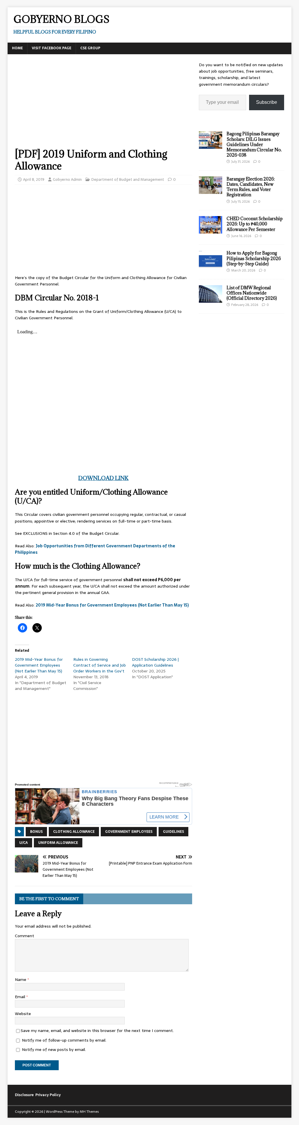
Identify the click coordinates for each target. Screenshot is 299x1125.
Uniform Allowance (58, 843)
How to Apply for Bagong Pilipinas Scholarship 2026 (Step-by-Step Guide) (254, 258)
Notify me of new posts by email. (54, 1049)
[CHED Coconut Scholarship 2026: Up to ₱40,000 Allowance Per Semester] (210, 230)
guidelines (173, 832)
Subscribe (266, 102)
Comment (24, 936)
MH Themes (89, 1112)
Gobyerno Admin (67, 179)
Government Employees (128, 832)
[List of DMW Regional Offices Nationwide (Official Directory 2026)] (210, 299)
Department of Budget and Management (127, 179)
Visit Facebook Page (51, 48)
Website (23, 1013)
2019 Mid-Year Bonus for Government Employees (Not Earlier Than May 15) (112, 605)
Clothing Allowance (74, 832)
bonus (36, 832)
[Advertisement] (103, 105)
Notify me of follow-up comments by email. (64, 1040)
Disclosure (24, 1095)
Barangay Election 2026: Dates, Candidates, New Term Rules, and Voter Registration (251, 187)
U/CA (23, 843)
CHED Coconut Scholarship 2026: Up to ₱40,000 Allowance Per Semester (255, 224)
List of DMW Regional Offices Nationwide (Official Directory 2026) (252, 293)
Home (17, 48)
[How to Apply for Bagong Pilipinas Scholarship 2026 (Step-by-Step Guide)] (210, 265)
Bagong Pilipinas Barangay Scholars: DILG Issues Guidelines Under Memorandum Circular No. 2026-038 (254, 144)
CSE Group (90, 48)
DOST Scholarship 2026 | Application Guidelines (155, 662)
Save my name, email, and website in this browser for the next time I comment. (97, 1030)
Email (20, 996)
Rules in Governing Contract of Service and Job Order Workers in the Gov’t (99, 665)
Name (21, 979)
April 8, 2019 (33, 179)
